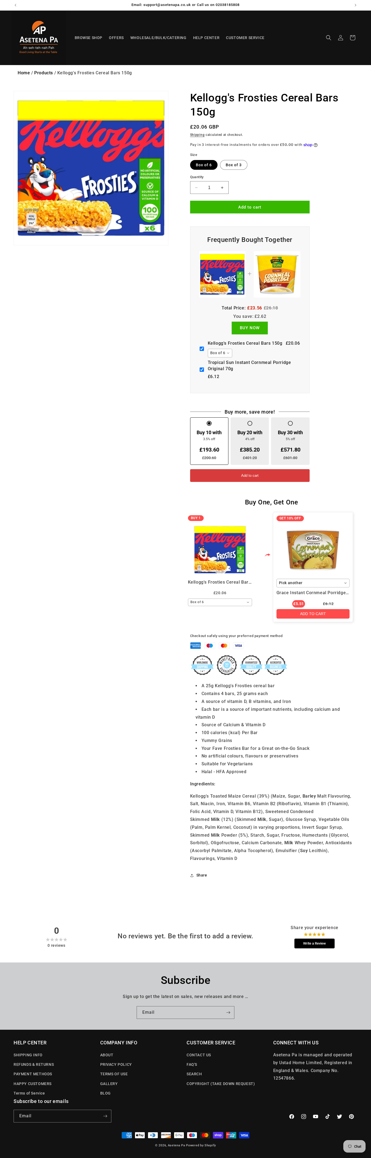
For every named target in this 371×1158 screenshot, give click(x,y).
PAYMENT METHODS (33, 1074)
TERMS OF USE (114, 1074)
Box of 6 (204, 165)
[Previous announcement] (15, 5)
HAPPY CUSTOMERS (33, 1084)
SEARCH (194, 1074)
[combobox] (220, 353)
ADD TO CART (313, 614)
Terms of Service (29, 1093)
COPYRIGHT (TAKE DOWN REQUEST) (221, 1084)
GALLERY (109, 1084)
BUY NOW (250, 327)
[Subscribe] (228, 1012)
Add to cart (250, 476)
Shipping (197, 135)
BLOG (105, 1093)
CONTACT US (199, 1055)
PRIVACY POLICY (116, 1064)
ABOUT (107, 1055)
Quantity (197, 177)
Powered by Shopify (201, 1145)
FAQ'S (192, 1064)
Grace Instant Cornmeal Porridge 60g (315, 592)
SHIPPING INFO (28, 1055)
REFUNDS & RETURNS (34, 1064)
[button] (329, 38)
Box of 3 (234, 165)
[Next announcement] (355, 5)
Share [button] (201, 875)
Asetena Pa (176, 1145)
